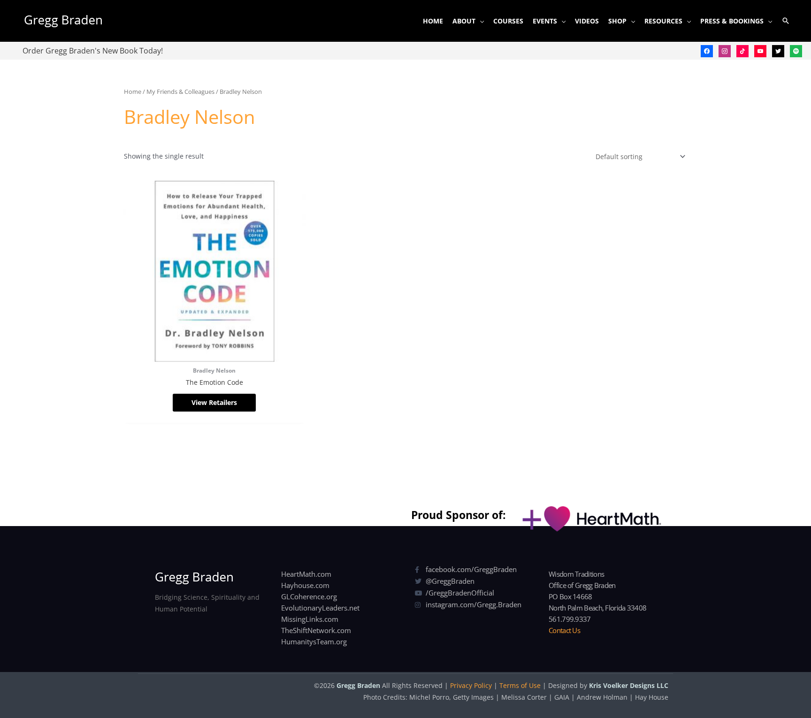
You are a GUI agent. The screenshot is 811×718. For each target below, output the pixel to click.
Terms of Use (520, 685)
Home (132, 91)
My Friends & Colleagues (180, 91)
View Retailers (214, 402)
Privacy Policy (471, 685)
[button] (785, 20)
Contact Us (564, 630)
